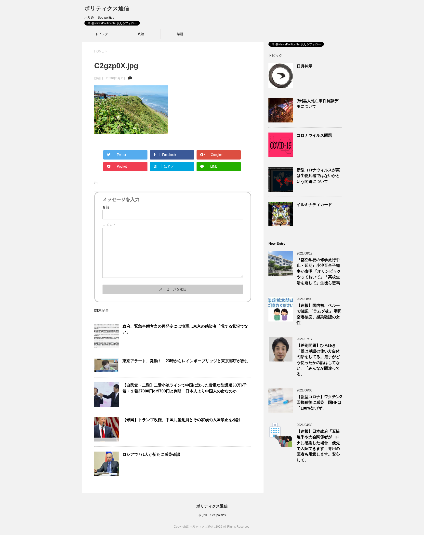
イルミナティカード (314, 204)
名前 (105, 207)
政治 (141, 34)
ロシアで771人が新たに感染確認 (151, 454)
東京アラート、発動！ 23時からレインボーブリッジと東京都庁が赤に (185, 361)
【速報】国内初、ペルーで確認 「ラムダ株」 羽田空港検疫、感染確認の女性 (319, 314)
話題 (180, 34)
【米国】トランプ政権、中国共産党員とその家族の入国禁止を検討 (181, 420)
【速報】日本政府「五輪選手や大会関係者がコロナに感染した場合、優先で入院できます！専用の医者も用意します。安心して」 (318, 445)
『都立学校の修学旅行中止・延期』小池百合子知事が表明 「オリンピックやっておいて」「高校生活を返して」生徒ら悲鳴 (319, 271)
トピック (101, 34)
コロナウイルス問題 (314, 135)
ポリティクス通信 (106, 8)
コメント (109, 225)
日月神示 (304, 66)
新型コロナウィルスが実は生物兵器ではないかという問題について (318, 176)
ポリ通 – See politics (212, 515)
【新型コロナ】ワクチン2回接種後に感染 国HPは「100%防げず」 (319, 402)
